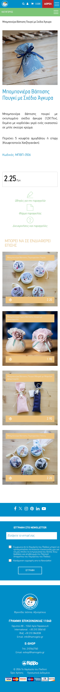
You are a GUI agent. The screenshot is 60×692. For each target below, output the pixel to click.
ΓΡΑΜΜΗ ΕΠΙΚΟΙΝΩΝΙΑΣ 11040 (30, 621)
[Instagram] (26, 509)
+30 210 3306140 (37, 629)
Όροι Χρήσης (17, 673)
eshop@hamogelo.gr (33, 652)
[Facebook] (15, 509)
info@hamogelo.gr (33, 637)
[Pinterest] (32, 509)
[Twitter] (20, 509)
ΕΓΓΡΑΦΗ (30, 570)
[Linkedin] (38, 509)
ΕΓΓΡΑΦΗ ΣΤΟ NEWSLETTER (30, 527)
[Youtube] (44, 509)
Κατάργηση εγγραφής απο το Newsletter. (32, 561)
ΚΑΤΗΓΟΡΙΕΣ (7, 12)
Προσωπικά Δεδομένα (38, 673)
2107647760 (32, 649)
